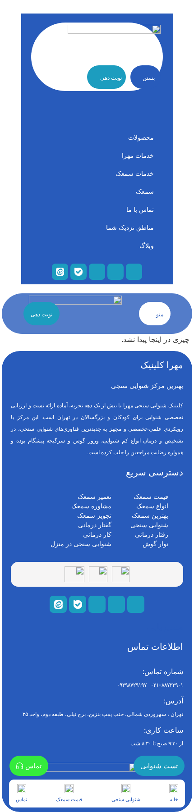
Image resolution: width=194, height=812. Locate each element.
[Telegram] (135, 604)
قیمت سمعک (69, 799)
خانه (174, 799)
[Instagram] (97, 604)
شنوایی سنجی (125, 799)
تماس (21, 799)
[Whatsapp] (116, 604)
